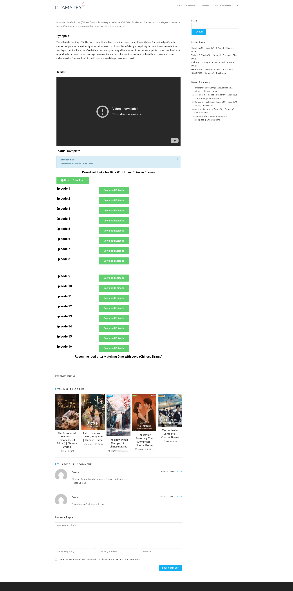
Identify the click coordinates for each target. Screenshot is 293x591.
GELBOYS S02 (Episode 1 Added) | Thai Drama (212, 69)
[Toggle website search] (237, 5)
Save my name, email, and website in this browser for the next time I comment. (100, 559)
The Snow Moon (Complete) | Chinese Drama (118, 443)
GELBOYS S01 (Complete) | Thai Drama (208, 73)
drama (63, 376)
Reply (179, 472)
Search (194, 20)
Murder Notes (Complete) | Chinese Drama (170, 434)
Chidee (197, 116)
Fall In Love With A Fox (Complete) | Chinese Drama (93, 436)
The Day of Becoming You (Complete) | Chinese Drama (144, 440)
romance (71, 376)
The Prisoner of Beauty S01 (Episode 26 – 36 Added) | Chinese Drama (67, 440)
